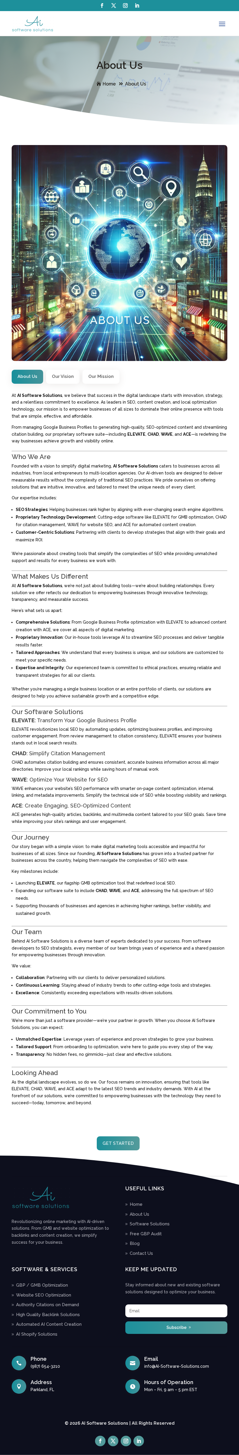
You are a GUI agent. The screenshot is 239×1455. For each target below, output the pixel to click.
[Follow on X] (113, 5)
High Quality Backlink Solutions (48, 1314)
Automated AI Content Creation (49, 1324)
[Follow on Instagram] (125, 5)
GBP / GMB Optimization (42, 1285)
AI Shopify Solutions (36, 1334)
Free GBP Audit (146, 1233)
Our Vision (63, 376)
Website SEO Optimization (43, 1295)
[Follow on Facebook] (102, 5)
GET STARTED (118, 1143)
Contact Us (141, 1253)
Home (109, 84)
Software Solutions (150, 1224)
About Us (135, 84)
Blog (135, 1243)
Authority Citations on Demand (47, 1304)
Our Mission (101, 376)
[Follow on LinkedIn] (137, 5)
